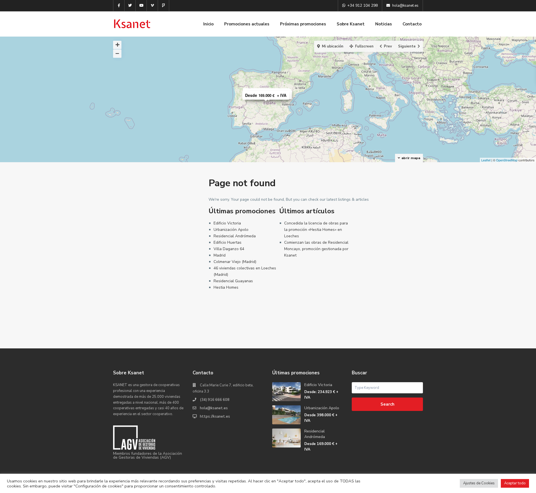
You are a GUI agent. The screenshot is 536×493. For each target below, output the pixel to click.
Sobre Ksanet (351, 24)
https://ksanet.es (215, 416)
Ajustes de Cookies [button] (479, 483)
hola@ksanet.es (214, 408)
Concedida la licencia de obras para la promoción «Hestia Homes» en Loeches (316, 230)
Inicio (208, 24)
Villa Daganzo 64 (229, 249)
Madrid (220, 255)
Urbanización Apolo (231, 229)
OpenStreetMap (507, 160)
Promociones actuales (246, 24)
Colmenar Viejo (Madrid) (235, 261)
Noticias (383, 24)
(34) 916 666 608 (214, 399)
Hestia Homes (226, 287)
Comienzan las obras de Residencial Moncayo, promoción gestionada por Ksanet (316, 249)
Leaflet (485, 160)
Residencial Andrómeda (235, 236)
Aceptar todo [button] (515, 483)
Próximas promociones (303, 24)
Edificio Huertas (227, 242)
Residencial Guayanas (233, 281)
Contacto (412, 24)
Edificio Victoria (227, 223)
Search (387, 404)
